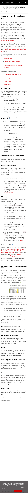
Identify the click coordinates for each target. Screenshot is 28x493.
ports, (2, 252)
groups (6, 252)
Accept (18, 491)
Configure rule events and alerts (12, 74)
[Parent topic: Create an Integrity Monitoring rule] (10, 88)
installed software (19, 251)
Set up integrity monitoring (8, 40)
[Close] (25, 483)
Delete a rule (7, 84)
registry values (17, 249)
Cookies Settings (8, 491)
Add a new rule (8, 58)
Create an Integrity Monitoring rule (9, 7)
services (6, 251)
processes (11, 251)
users (10, 252)
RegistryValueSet (8, 192)
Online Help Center (6, 6)
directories (9, 249)
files (13, 252)
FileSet (21, 240)
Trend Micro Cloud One (16, 6)
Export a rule (7, 81)
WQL (20, 252)
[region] (14, 487)
